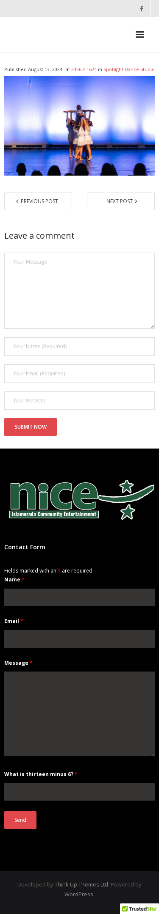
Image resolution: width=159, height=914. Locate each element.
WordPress (78, 894)
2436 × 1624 (84, 69)
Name (14, 579)
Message (18, 662)
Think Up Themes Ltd (81, 884)
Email (13, 621)
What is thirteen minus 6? (41, 774)
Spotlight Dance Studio (129, 69)
